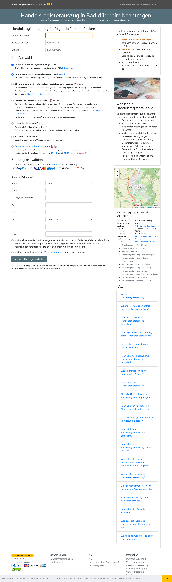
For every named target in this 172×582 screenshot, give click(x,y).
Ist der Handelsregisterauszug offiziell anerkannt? (136, 346)
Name (14, 190)
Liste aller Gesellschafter (33, 123)
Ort (13, 212)
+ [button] (117, 171)
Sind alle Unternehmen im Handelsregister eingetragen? (136, 396)
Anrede (15, 183)
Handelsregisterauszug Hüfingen (135, 271)
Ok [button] (167, 578)
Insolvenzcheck (26, 136)
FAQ (157, 4)
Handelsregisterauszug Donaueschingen (138, 255)
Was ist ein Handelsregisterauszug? (133, 296)
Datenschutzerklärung (137, 565)
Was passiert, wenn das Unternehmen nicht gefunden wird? (135, 524)
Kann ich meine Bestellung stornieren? (134, 511)
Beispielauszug (68, 68)
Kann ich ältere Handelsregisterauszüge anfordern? (133, 432)
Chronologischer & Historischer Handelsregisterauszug (49, 84)
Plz (13, 205)
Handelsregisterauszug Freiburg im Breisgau (140, 274)
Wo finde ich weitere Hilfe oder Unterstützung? (137, 537)
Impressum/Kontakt (136, 559)
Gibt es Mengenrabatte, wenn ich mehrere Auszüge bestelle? (136, 487)
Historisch (31, 94)
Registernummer (19, 42)
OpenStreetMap (146, 207)
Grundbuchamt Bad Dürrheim (133, 248)
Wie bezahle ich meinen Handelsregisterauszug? (133, 476)
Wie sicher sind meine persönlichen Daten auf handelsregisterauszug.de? (134, 462)
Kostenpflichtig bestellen (29, 259)
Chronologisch (45, 94)
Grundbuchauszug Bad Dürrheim (135, 245)
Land (13, 219)
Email (14, 234)
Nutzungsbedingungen (137, 568)
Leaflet (136, 207)
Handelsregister (96, 565)
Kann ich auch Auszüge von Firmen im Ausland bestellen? (135, 407)
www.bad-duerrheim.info (145, 241)
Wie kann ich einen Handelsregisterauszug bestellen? (132, 320)
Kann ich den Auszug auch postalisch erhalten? (134, 499)
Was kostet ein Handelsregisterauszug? (133, 384)
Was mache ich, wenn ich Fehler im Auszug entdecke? (137, 419)
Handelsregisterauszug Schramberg (136, 268)
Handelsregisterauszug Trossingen (136, 264)
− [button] (117, 175)
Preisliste (147, 4)
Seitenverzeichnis (135, 571)
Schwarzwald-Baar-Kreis (145, 226)
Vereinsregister (129, 4)
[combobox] (68, 35)
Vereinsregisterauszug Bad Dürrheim (136, 281)
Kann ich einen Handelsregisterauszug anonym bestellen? (137, 447)
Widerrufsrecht (52, 252)
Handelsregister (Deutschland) (103, 562)
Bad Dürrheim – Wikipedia (132, 252)
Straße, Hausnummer (22, 197)
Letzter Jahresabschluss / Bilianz (37, 100)
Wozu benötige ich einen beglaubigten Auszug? (133, 372)
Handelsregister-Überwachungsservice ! (41, 74)
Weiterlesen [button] (134, 578)
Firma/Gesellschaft (20, 35)
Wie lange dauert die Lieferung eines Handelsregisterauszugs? (136, 334)
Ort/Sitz (15, 50)
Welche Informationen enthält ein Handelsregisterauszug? (136, 307)
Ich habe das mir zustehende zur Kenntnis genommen (50, 252)
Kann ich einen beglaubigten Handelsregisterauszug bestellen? (135, 359)
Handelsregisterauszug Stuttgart (135, 277)
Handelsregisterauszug (31, 4)
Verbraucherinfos (135, 562)
